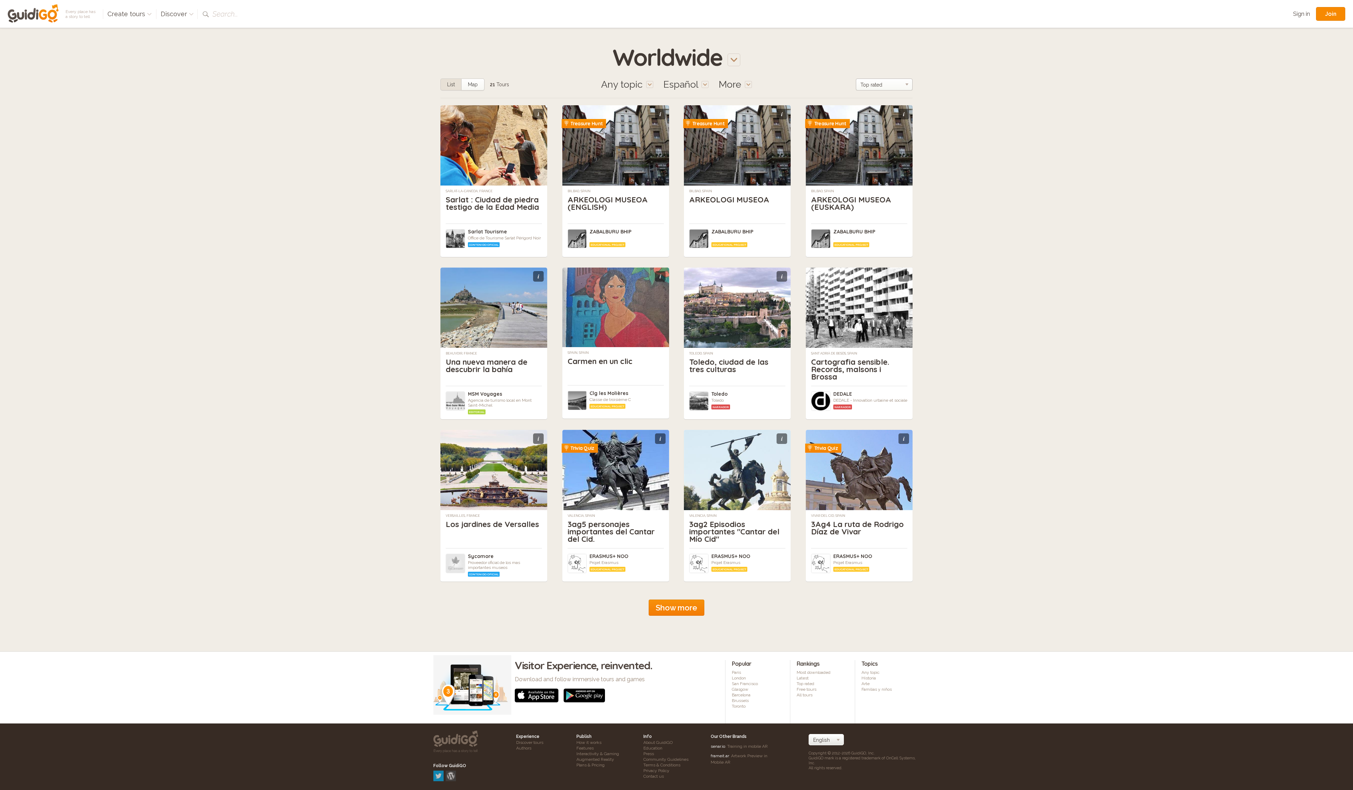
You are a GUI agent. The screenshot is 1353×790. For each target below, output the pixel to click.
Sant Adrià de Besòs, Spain (834, 353)
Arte (865, 683)
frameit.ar (720, 755)
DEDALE (842, 394)
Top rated (805, 683)
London (739, 678)
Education (652, 748)
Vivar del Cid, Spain (828, 516)
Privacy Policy (656, 770)
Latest (803, 678)
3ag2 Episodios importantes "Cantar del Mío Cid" (734, 531)
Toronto (739, 706)
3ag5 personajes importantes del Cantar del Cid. (611, 531)
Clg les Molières (608, 393)
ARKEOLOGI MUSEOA (729, 200)
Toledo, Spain (701, 353)
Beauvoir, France (461, 353)
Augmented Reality (595, 759)
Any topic (870, 672)
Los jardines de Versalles (492, 524)
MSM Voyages (485, 394)
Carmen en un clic (600, 361)
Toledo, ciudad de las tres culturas (728, 365)
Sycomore (481, 556)
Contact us (653, 776)
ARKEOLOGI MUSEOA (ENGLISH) (608, 203)
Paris (736, 672)
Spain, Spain (578, 353)
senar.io (718, 746)
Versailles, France (463, 516)
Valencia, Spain (581, 516)
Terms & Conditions (661, 765)
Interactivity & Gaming (597, 753)
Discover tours (529, 742)
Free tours (806, 689)
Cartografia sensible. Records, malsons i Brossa (850, 369)
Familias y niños (876, 689)
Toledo (719, 394)
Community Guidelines (665, 759)
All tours (805, 694)
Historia (868, 678)
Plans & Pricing (590, 765)
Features (585, 748)
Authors (523, 748)
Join (1330, 13)
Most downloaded (813, 672)
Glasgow (740, 689)
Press (648, 753)
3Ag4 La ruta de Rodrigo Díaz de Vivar (857, 528)
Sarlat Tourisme (487, 231)
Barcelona (741, 694)
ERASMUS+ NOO (608, 556)
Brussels (740, 700)
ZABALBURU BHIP (610, 231)
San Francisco (745, 683)
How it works (588, 742)
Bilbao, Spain (579, 191)
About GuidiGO (658, 742)
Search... (225, 14)
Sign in (1301, 14)
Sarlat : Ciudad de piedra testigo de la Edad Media (492, 203)
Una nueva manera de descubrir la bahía (486, 365)
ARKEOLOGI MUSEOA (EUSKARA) (851, 203)
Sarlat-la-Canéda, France (469, 191)
